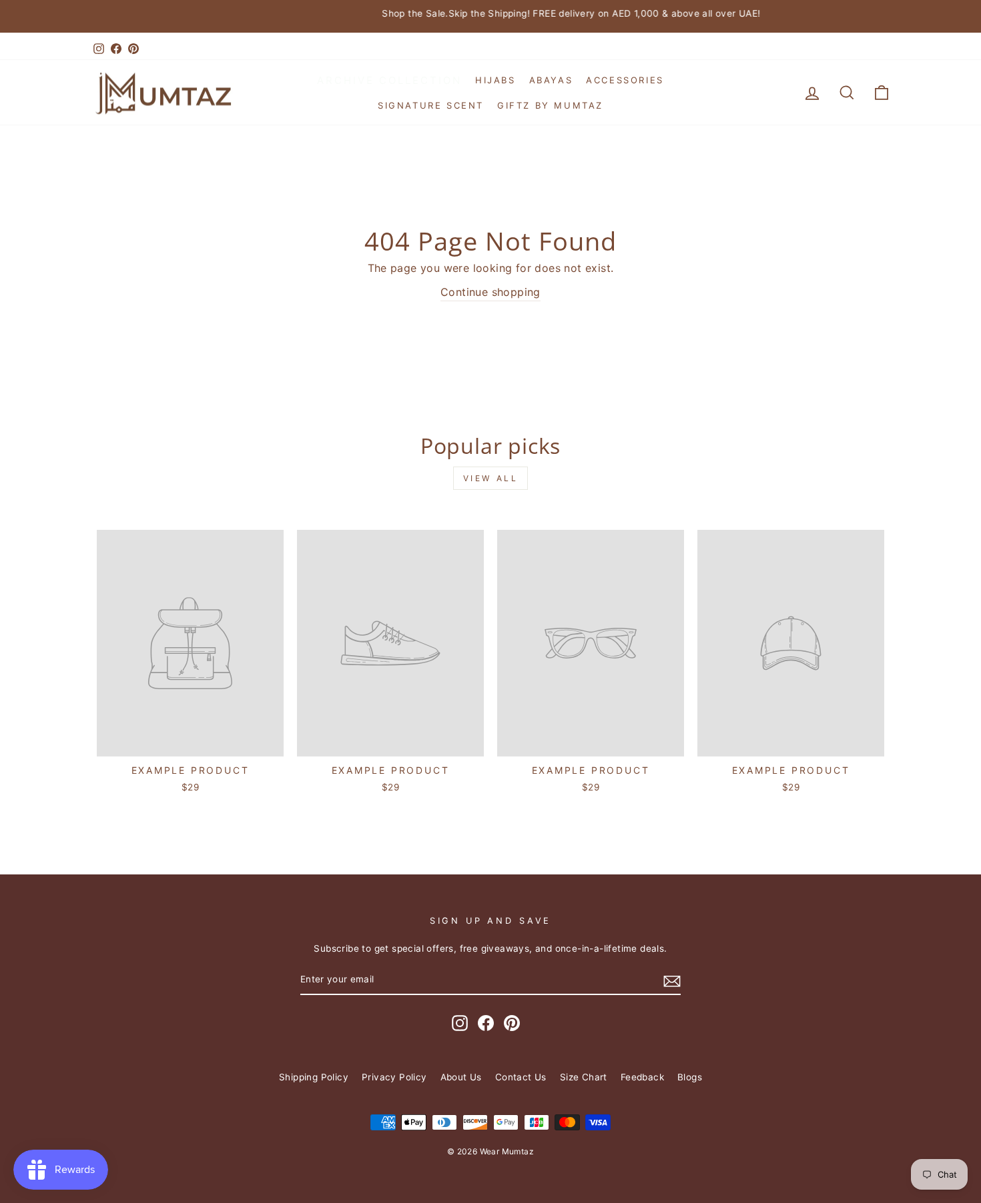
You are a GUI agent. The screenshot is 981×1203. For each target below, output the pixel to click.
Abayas (551, 80)
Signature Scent (431, 105)
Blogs (689, 1077)
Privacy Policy (394, 1077)
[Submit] (672, 980)
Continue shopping (490, 292)
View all (491, 478)
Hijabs (495, 80)
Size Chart (583, 1077)
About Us (461, 1077)
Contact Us (521, 1077)
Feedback (642, 1077)
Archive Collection (389, 80)
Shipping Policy (313, 1077)
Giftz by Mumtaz (550, 105)
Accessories (625, 80)
